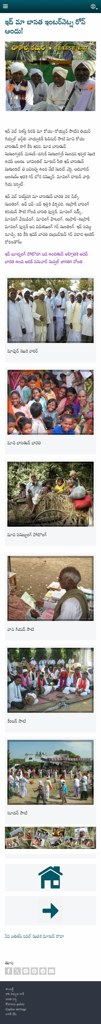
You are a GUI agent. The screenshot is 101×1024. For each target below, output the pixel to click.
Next (91, 88)
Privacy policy (15, 1004)
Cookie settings (16, 1009)
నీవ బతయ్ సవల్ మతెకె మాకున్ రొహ (34, 936)
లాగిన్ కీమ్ (11, 1014)
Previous (10, 88)
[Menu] (8, 6)
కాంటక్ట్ (9, 989)
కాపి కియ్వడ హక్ (15, 994)
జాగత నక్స (11, 999)
